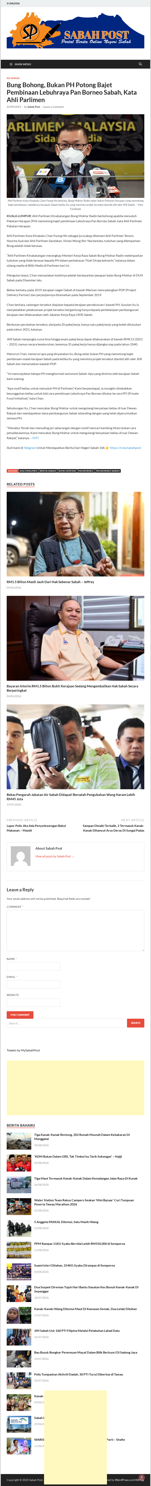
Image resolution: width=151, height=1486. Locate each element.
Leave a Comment (53, 106)
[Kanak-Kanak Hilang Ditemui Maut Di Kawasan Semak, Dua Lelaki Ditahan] (19, 1309)
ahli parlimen (28, 470)
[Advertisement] (75, 1087)
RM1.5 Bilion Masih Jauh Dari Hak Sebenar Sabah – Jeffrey (50, 582)
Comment (15, 906)
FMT (35, 438)
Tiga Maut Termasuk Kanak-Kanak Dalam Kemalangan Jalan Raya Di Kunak (86, 1178)
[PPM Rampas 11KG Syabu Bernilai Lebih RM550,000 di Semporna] (19, 1244)
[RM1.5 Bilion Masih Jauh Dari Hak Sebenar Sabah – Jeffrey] (75, 535)
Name (12, 958)
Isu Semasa (13, 78)
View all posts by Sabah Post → (55, 856)
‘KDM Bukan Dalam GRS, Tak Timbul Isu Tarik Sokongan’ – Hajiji (78, 1156)
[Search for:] (75, 1023)
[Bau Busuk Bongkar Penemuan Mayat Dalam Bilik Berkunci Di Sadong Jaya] (19, 1353)
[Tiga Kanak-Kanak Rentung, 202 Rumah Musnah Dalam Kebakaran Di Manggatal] (19, 1135)
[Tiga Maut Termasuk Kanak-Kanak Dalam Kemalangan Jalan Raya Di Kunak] (19, 1179)
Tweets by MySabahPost (23, 1050)
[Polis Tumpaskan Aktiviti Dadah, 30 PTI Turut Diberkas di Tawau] (19, 1374)
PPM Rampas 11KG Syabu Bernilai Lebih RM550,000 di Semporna (79, 1243)
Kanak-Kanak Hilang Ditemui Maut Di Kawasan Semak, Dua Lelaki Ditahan (85, 1309)
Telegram (30, 447)
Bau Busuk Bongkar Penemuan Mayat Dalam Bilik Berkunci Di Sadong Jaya (85, 1352)
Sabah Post (34, 106)
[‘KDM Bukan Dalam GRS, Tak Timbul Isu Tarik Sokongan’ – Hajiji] (19, 1157)
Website (13, 995)
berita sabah (48, 470)
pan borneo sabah (108, 470)
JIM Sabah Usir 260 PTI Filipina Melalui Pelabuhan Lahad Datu (77, 1330)
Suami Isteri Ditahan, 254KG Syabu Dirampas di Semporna (74, 1265)
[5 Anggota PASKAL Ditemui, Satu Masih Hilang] (19, 1222)
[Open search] (140, 64)
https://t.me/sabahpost (125, 447)
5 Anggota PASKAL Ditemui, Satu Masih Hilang (66, 1222)
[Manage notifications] (142, 1477)
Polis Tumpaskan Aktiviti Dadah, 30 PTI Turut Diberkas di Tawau (78, 1374)
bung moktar (67, 470)
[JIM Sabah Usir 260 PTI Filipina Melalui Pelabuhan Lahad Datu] (19, 1331)
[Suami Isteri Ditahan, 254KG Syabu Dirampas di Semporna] (19, 1266)
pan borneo (86, 470)
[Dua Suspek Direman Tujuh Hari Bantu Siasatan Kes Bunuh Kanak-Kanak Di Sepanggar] (19, 1287)
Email (12, 977)
